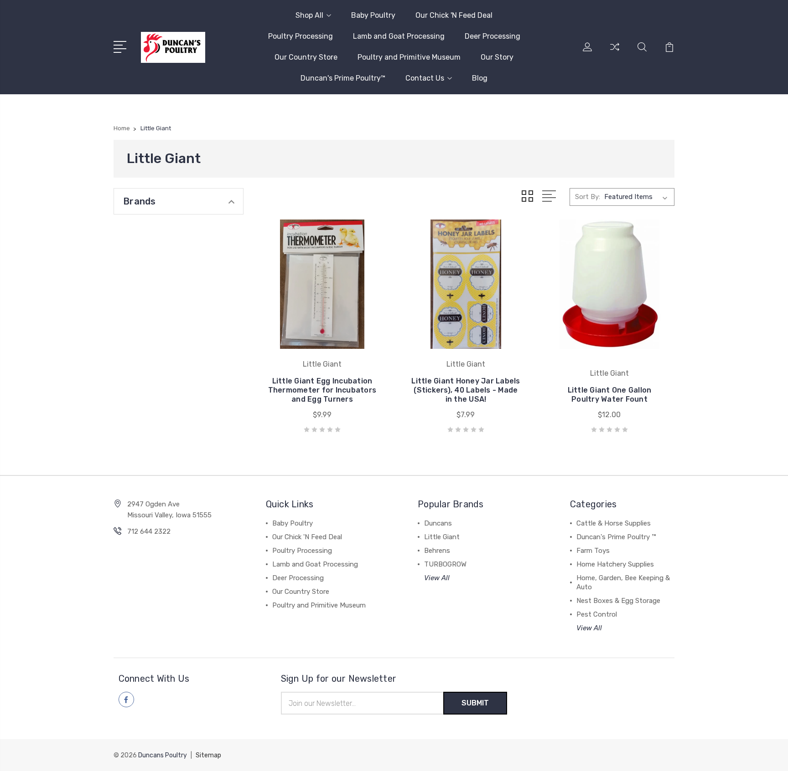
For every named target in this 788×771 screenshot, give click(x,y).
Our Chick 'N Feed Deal (454, 15)
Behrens (437, 550)
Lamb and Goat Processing (399, 36)
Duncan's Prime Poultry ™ (616, 537)
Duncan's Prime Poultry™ (343, 78)
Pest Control (596, 614)
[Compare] (615, 52)
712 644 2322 (149, 531)
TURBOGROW (445, 564)
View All (437, 578)
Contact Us (424, 78)
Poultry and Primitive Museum (409, 57)
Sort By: (587, 197)
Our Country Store (306, 57)
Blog (479, 78)
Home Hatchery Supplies (615, 564)
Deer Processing (492, 36)
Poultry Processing (300, 36)
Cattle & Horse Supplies (613, 523)
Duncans (438, 523)
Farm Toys (593, 550)
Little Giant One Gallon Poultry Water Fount (610, 394)
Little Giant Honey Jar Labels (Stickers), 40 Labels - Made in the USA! (465, 390)
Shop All (309, 15)
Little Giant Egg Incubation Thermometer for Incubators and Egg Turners (322, 390)
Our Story (497, 57)
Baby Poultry (373, 15)
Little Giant (442, 537)
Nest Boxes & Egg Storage (618, 601)
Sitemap (208, 755)
